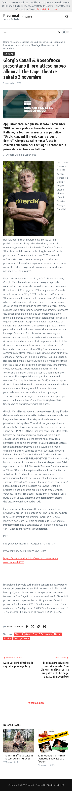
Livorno (57, 634)
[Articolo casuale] (59, 32)
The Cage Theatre (21, 638)
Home (6, 42)
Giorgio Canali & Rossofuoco (38, 634)
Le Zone (15, 42)
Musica (7, 638)
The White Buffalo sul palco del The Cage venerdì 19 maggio (18, 757)
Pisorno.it (11, 15)
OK (55, 9)
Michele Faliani (36, 702)
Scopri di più (43, 9)
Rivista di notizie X (55, 785)
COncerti (19, 634)
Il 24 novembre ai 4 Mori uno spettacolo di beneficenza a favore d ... (51, 758)
